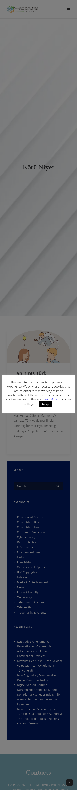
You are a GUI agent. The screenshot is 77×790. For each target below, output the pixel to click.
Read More (50, 399)
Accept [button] (46, 404)
